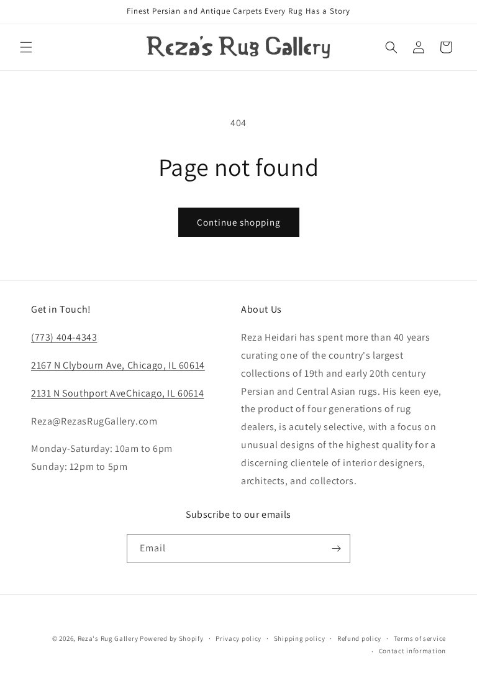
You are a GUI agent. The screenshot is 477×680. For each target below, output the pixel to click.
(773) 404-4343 (64, 337)
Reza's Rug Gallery (108, 638)
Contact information (412, 650)
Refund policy (359, 638)
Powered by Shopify (172, 638)
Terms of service (420, 638)
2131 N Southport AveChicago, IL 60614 (117, 393)
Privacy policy (238, 638)
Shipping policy (299, 638)
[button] (26, 47)
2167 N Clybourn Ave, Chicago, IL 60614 (118, 365)
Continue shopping (239, 222)
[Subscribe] (336, 548)
